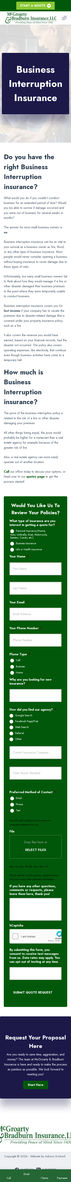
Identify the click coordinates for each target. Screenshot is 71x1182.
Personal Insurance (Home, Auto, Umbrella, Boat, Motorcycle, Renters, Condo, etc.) (28, 534)
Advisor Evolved (55, 1156)
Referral (19, 733)
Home (19, 672)
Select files (35, 850)
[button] (35, 1085)
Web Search (22, 727)
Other (18, 739)
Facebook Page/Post (26, 721)
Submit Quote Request (32, 992)
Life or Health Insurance (29, 549)
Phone (19, 804)
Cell (18, 660)
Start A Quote (32, 5)
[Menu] (64, 17)
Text (18, 810)
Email (19, 798)
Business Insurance (26, 543)
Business (20, 666)
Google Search (23, 715)
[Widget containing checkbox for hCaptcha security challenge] (35, 936)
